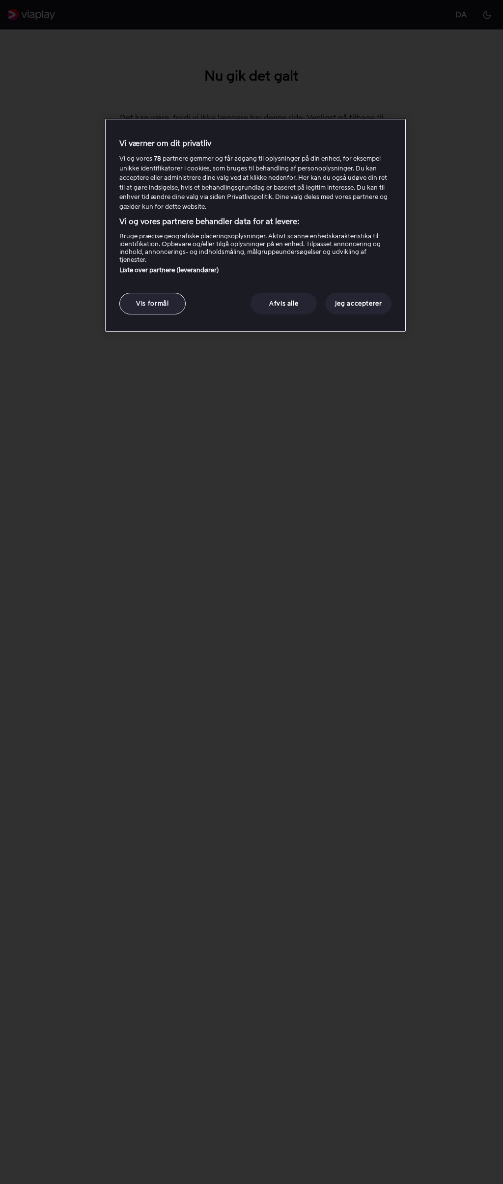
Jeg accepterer (358, 303)
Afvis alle (284, 303)
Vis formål (152, 303)
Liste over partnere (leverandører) (169, 270)
